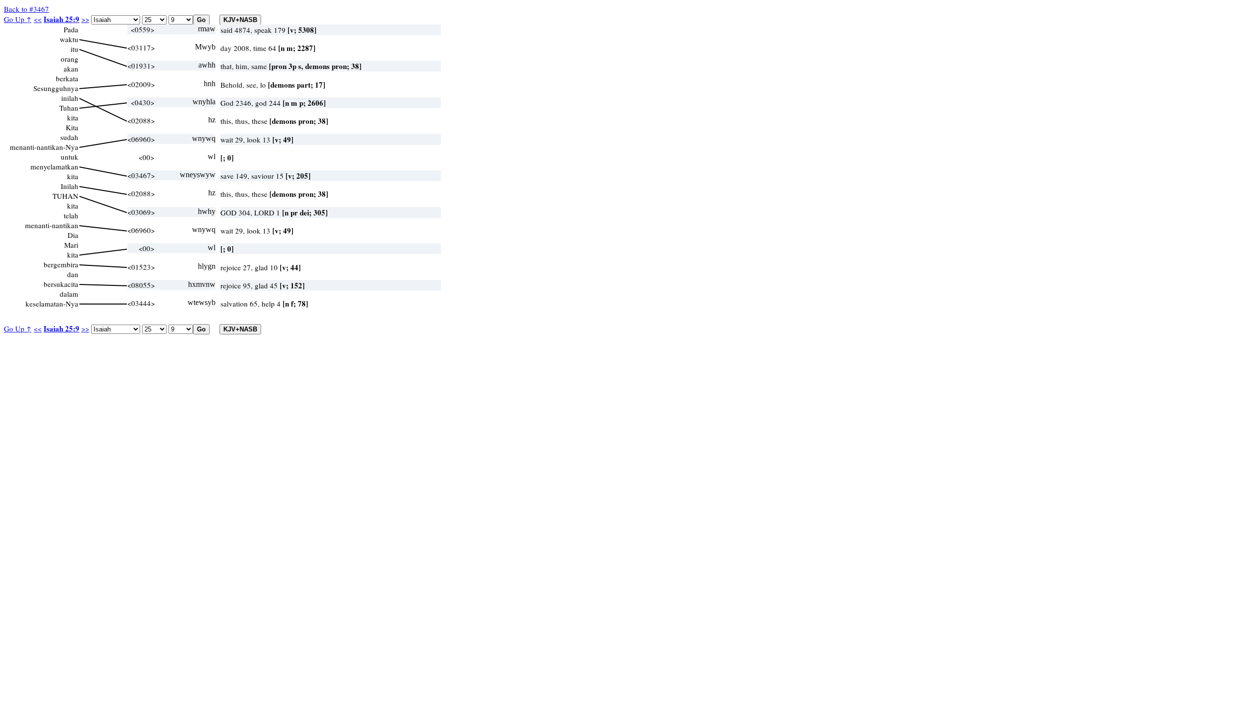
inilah (69, 98)
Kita (72, 127)
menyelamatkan (54, 166)
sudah (69, 137)
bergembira (61, 264)
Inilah (69, 186)
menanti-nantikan (51, 225)
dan (72, 274)
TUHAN (65, 196)
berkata (67, 78)
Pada (71, 29)
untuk (69, 157)
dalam (69, 294)
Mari (71, 245)
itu (74, 49)
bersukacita (61, 284)
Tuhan (68, 108)
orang (69, 59)
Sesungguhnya (55, 88)
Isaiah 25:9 (61, 19)
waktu (69, 39)
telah (71, 215)
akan (71, 68)
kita (72, 117)
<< (38, 19)
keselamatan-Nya (51, 303)
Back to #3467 (26, 9)
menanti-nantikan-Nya (44, 147)
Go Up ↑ (17, 19)
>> (85, 19)
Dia (73, 235)
